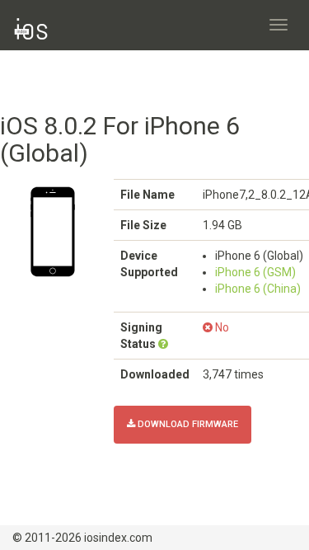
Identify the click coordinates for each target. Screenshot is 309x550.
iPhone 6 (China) (258, 288)
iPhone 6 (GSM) (255, 272)
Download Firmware (186, 424)
